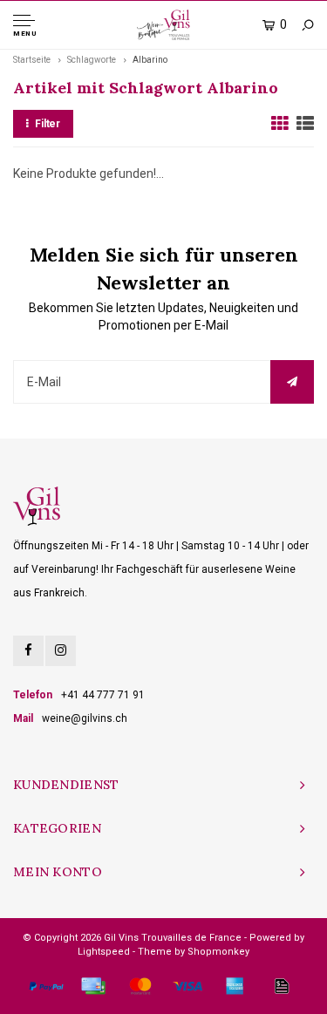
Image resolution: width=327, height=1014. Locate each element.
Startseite (32, 60)
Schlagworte (91, 60)
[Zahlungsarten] (46, 986)
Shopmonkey (218, 951)
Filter (47, 124)
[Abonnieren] (292, 382)
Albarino (150, 60)
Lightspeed (104, 951)
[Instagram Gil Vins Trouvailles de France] (60, 651)
